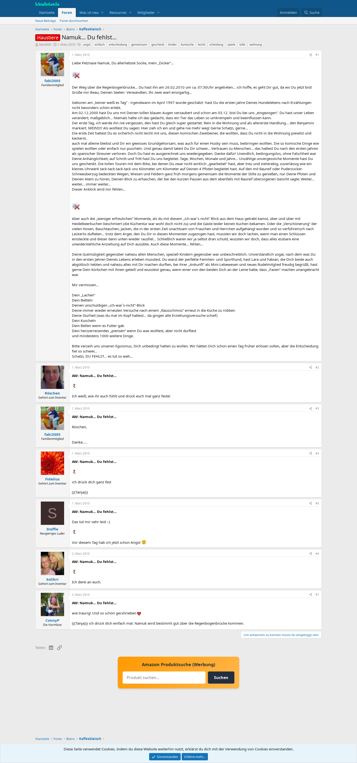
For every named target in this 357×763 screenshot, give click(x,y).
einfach (100, 44)
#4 (317, 453)
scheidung (216, 44)
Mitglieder (146, 12)
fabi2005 (45, 44)
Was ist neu (89, 12)
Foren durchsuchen (74, 20)
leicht (201, 44)
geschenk (157, 44)
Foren (67, 12)
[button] (102, 12)
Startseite (46, 12)
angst (87, 44)
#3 (317, 408)
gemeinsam (139, 44)
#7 (317, 595)
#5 (317, 503)
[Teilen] (310, 55)
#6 (317, 554)
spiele (231, 44)
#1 (317, 55)
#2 (317, 367)
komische (187, 44)
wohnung (255, 44)
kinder (172, 44)
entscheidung (118, 44)
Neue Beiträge (45, 20)
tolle (242, 44)
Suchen (221, 677)
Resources (118, 12)
